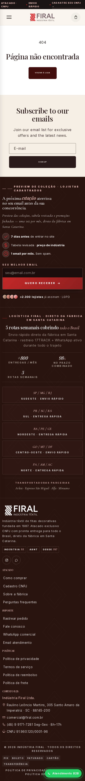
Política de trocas (42, 774)
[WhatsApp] (16, 560)
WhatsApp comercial (19, 634)
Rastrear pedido (15, 618)
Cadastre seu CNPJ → (66, 5)
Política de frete (15, 683)
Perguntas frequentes (20, 602)
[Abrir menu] (9, 17)
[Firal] (42, 17)
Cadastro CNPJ (15, 586)
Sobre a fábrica (15, 594)
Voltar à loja (42, 73)
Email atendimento (17, 642)
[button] (75, 17)
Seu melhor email (20, 264)
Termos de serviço (18, 667)
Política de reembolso (20, 675)
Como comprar (15, 578)
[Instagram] (6, 560)
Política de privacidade (21, 659)
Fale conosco (14, 626)
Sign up (42, 162)
